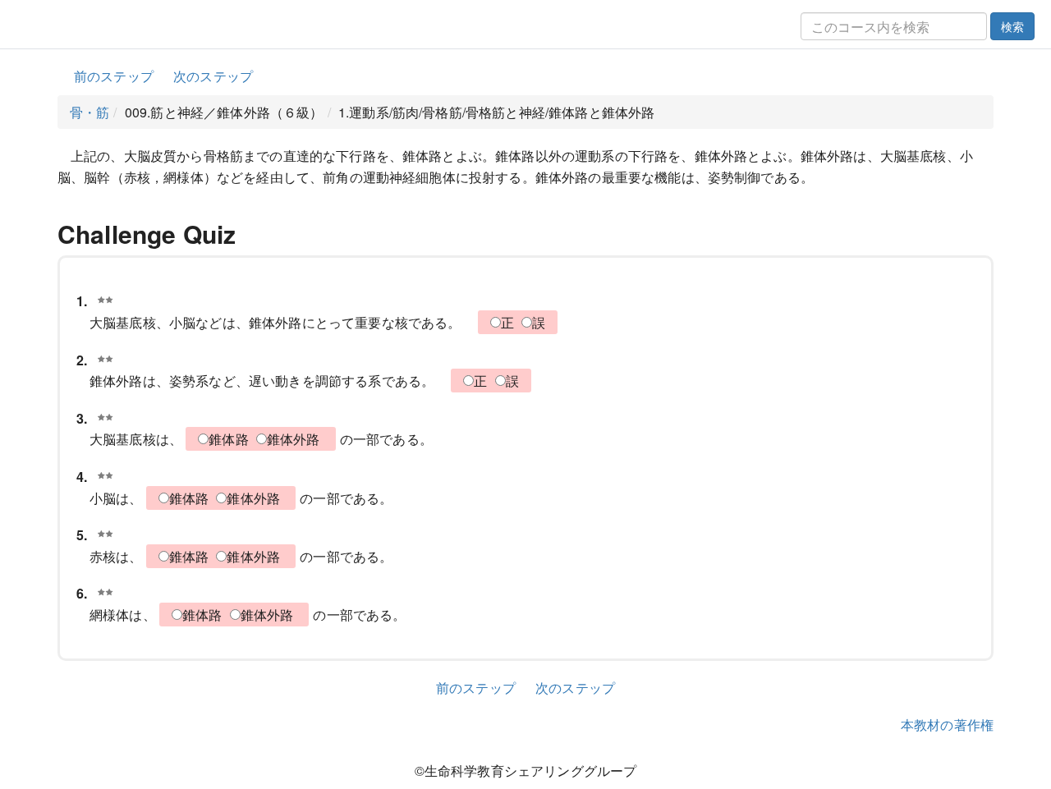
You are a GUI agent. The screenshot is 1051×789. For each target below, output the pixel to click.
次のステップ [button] (213, 76)
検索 (1012, 26)
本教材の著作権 (947, 724)
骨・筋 (89, 112)
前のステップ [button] (114, 76)
